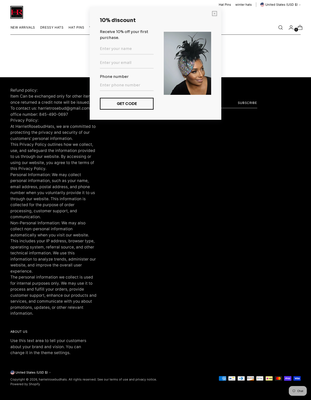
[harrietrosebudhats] (16, 12)
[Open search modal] (280, 27)
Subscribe (247, 103)
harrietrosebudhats (53, 379)
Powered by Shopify (25, 384)
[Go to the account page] (289, 27)
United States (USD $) (281, 5)
